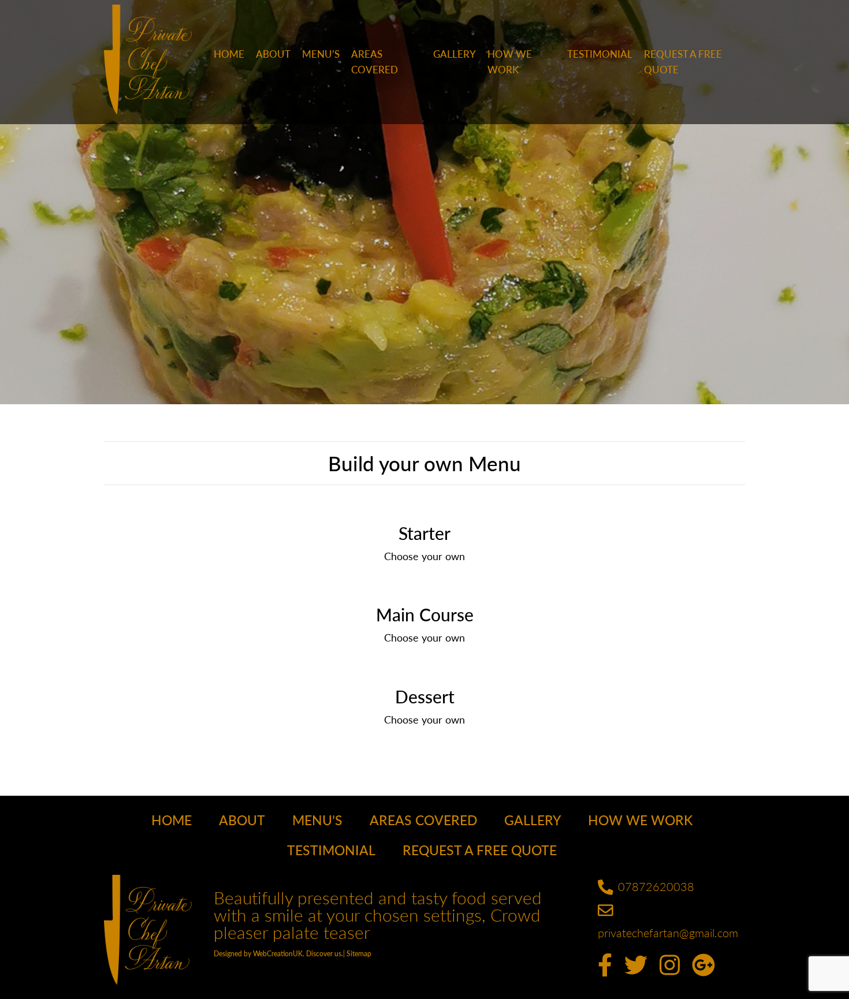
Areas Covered (374, 61)
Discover (319, 954)
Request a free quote (683, 61)
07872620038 (656, 886)
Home (229, 54)
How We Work (509, 61)
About (273, 54)
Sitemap (359, 954)
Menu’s (321, 54)
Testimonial (599, 54)
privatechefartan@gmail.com (668, 933)
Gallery (454, 54)
